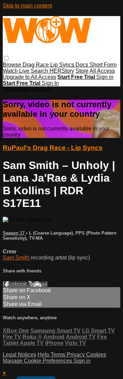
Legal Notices (19, 354)
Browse (13, 65)
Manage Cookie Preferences (38, 361)
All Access (102, 71)
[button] (6, 58)
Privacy (76, 354)
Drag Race (36, 65)
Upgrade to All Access (29, 77)
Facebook (15, 284)
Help (44, 354)
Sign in (104, 77)
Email (40, 284)
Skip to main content (27, 6)
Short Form (103, 65)
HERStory (62, 71)
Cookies (96, 354)
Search (40, 71)
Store (82, 71)
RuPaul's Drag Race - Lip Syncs (52, 147)
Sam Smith (17, 258)
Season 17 (14, 233)
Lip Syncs (63, 65)
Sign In (50, 83)
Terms (59, 354)
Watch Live (17, 71)
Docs (83, 65)
